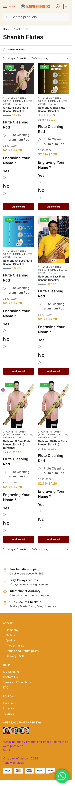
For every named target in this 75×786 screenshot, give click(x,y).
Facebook (9, 703)
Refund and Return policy (22, 650)
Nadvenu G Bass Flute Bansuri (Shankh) (52, 278)
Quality (10, 640)
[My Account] (57, 6)
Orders (10, 635)
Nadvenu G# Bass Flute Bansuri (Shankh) (52, 443)
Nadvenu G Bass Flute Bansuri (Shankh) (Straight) (17, 445)
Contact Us (10, 677)
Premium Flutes (22, 101)
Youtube (8, 713)
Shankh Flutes (12, 104)
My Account (11, 671)
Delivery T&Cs (15, 656)
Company (12, 630)
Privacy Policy (15, 645)
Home (6, 29)
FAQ (6, 687)
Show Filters (16, 49)
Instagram (9, 708)
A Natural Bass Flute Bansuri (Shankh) (15, 109)
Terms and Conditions (17, 682)
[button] (65, 6)
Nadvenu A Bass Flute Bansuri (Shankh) (51, 109)
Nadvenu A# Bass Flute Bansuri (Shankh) (17, 262)
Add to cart (18, 206)
